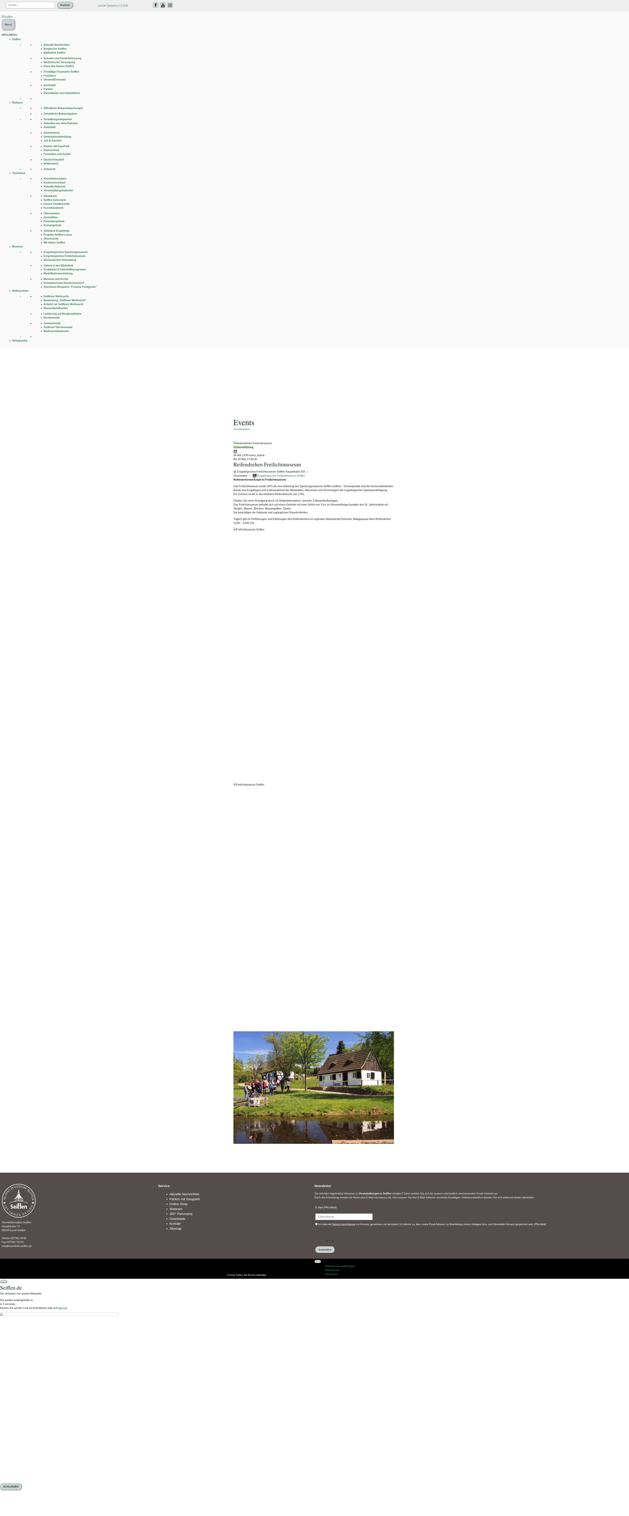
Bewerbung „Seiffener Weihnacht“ (65, 300)
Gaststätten (51, 217)
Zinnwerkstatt (52, 323)
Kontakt (175, 1223)
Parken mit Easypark (185, 1199)
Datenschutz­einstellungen (340, 1266)
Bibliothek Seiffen (55, 52)
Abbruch (62, 1308)
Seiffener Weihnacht (56, 296)
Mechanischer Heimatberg (60, 260)
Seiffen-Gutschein (55, 200)
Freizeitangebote (54, 221)
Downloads (177, 1219)
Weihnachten (20, 290)
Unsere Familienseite (57, 203)
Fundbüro (50, 75)
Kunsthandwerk (53, 207)
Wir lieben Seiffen (54, 242)
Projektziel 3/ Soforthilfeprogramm (65, 269)
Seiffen (16, 39)
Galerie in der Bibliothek (58, 265)
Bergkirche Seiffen (55, 48)
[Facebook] (156, 5)
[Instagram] (170, 5)
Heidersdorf (51, 163)
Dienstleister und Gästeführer (62, 93)
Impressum (331, 1274)
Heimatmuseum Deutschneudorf (64, 283)
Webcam (176, 1209)
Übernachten (52, 213)
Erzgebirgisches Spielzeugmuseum (66, 252)
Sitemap (175, 1228)
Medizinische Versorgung (59, 62)
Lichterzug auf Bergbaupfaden (63, 313)
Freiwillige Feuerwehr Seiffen (61, 71)
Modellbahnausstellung (58, 273)
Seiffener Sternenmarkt (58, 327)
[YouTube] (163, 5)
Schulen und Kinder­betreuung (62, 58)
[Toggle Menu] (317, 1261)
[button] (9, 34)
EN (126, 5)
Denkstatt (50, 85)
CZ (120, 5)
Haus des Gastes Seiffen (59, 66)
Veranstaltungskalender (58, 190)
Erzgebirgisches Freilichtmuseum (64, 256)
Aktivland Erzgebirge (57, 230)
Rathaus (17, 102)
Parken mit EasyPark (56, 146)
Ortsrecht (49, 169)
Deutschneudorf (54, 159)
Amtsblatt (50, 127)
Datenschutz (51, 150)
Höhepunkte (20, 340)
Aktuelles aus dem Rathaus (61, 123)
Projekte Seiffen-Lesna (58, 234)
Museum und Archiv (56, 279)
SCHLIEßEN (11, 1486)
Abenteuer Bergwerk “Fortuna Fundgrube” (70, 286)
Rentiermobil (51, 317)
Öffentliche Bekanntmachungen (63, 108)
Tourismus (18, 173)
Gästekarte (50, 196)
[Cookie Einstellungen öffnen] (24, 1503)
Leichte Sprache (107, 5)
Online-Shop (179, 1204)
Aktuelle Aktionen (55, 186)
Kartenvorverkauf (54, 182)
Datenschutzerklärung (343, 1224)
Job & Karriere (53, 140)
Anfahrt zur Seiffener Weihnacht (63, 304)
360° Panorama (181, 1214)
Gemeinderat (51, 132)
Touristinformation (55, 178)
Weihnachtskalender (56, 331)
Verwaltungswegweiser (58, 119)
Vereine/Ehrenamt (55, 79)
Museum (17, 246)
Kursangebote (52, 225)
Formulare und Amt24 (57, 154)
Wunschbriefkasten (56, 308)
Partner (48, 89)
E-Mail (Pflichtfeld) (326, 1207)
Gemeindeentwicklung (57, 136)
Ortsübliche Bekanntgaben (60, 113)
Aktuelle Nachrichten (57, 44)
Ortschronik (51, 238)
